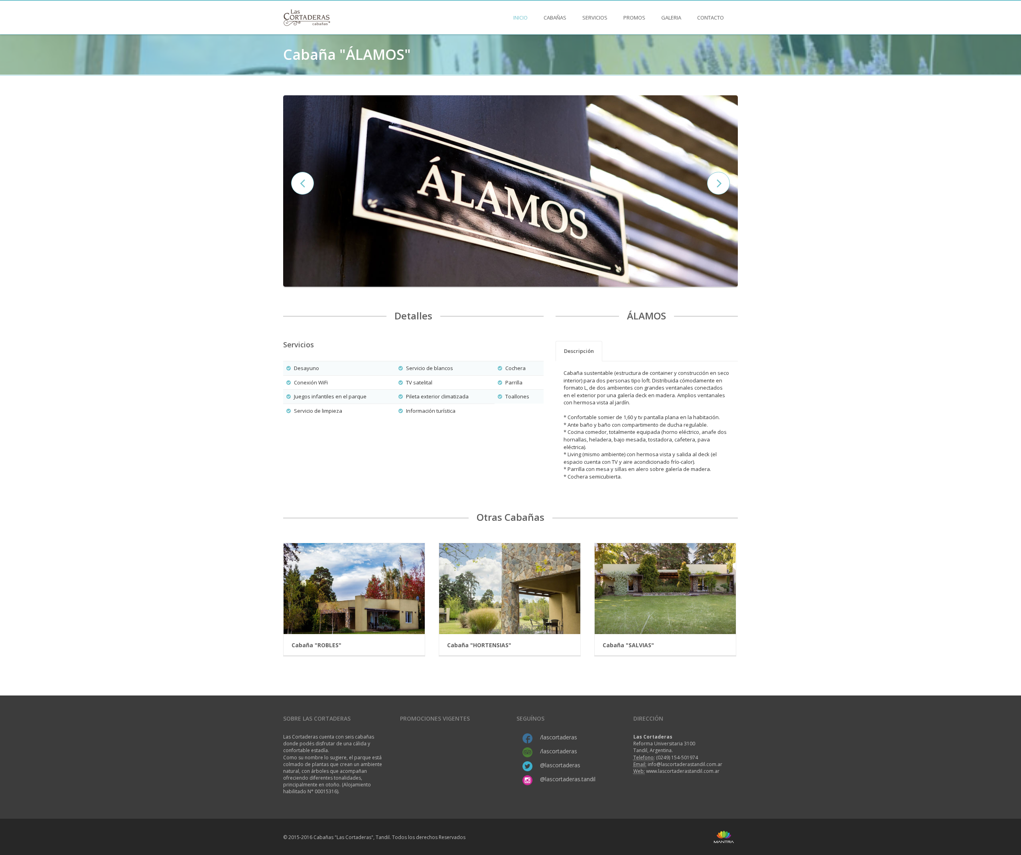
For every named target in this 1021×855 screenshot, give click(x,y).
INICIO (520, 17)
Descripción (579, 351)
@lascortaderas (560, 765)
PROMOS (634, 17)
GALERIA (671, 17)
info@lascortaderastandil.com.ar (685, 764)
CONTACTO (710, 17)
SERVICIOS (594, 17)
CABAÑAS (555, 17)
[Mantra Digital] (724, 836)
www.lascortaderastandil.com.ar (682, 771)
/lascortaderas (558, 737)
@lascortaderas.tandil (567, 779)
